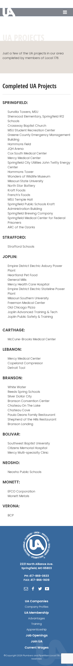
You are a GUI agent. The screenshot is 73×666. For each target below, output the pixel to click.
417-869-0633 (44, 4)
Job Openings (37, 635)
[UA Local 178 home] (36, 545)
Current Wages (37, 647)
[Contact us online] (26, 589)
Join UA (36, 641)
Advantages (36, 618)
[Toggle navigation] (64, 12)
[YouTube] (47, 589)
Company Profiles (36, 607)
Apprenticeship (36, 629)
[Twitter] (40, 589)
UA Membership (36, 612)
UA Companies (36, 601)
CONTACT (59, 4)
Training (36, 624)
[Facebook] (33, 589)
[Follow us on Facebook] (68, 4)
